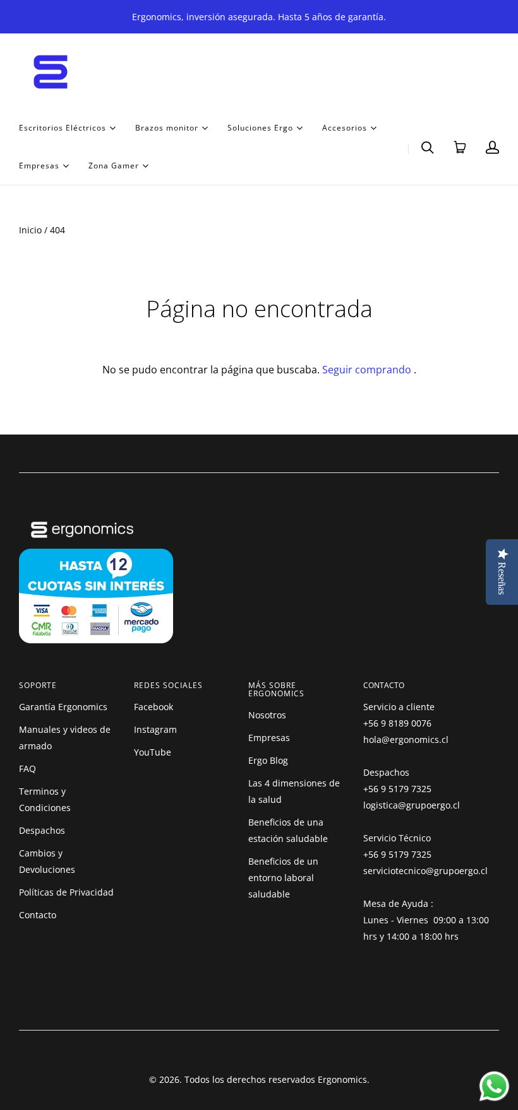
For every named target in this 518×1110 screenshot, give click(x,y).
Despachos (42, 830)
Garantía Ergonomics (63, 707)
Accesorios (344, 127)
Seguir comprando (366, 370)
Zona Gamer (113, 165)
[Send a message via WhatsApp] (494, 1086)
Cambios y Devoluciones (47, 861)
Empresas (39, 165)
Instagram (155, 729)
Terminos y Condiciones (45, 799)
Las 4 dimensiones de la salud (294, 791)
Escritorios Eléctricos (62, 127)
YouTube (152, 752)
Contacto (37, 915)
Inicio (30, 230)
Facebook (153, 707)
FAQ (27, 768)
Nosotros (267, 715)
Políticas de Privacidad (66, 892)
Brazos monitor (166, 127)
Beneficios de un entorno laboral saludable (283, 877)
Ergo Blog (268, 760)
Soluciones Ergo (260, 127)
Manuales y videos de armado (65, 737)
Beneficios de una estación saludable (288, 830)
